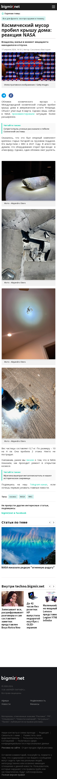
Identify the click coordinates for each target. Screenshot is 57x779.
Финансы (34, 704)
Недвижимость (38, 700)
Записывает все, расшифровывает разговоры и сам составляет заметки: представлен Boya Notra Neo (13, 618)
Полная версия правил (13, 774)
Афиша (5, 700)
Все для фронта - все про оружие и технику (23, 18)
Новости (6, 704)
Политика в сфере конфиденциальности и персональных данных (25, 742)
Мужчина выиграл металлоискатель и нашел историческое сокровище (28, 477)
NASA (22, 496)
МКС (31, 496)
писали (30, 459)
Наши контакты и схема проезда (18, 732)
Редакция (44, 732)
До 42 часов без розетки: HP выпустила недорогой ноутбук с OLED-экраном (33, 615)
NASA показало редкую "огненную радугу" (28, 567)
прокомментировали (23, 113)
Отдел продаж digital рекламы (37, 747)
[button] (50, 522)
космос (13, 496)
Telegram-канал (38, 484)
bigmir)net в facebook (14, 513)
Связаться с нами (11, 735)
